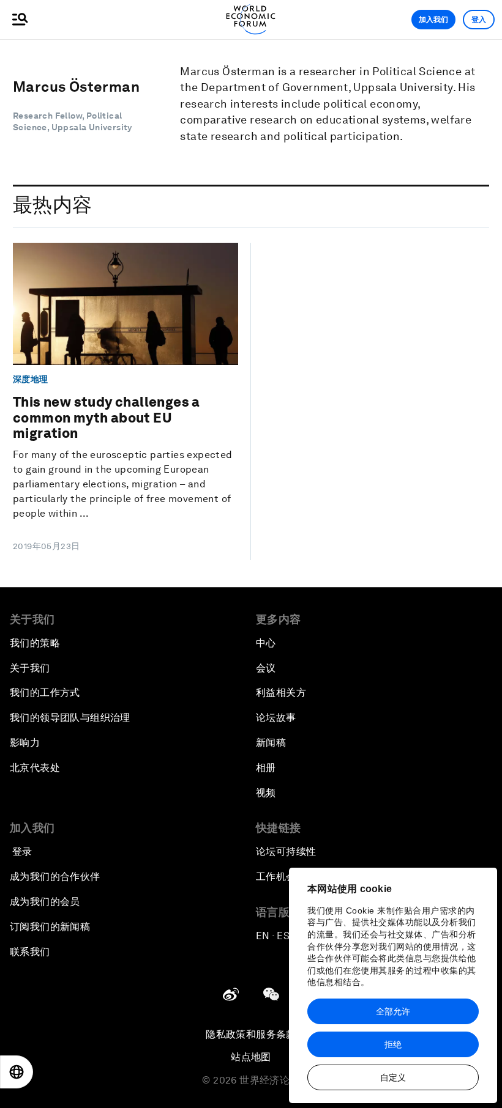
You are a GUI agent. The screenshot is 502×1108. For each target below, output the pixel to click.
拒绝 (393, 1044)
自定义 (393, 1077)
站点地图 (251, 1057)
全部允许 (393, 1011)
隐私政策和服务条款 (251, 1034)
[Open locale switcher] (16, 1072)
